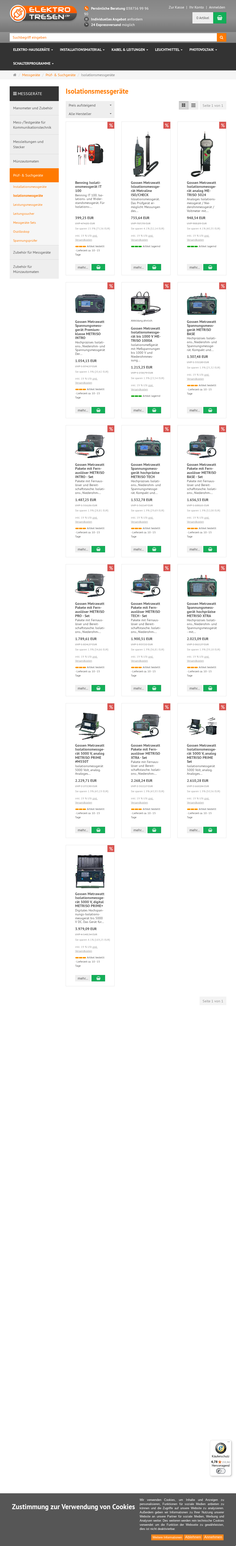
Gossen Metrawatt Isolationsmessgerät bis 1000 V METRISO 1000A (146, 334)
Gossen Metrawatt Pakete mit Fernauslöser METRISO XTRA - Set (145, 751)
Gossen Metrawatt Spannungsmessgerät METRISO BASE (201, 327)
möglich (113, 24)
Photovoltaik (202, 49)
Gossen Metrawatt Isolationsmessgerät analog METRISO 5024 (201, 188)
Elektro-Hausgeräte (32, 49)
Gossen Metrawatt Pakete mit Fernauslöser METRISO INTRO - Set (89, 470)
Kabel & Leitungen (129, 49)
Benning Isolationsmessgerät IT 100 (88, 186)
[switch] (220, 1471)
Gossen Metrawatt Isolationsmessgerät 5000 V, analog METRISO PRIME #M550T (89, 753)
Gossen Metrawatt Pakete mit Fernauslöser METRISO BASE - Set (201, 470)
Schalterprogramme (32, 63)
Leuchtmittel (167, 49)
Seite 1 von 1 (213, 105)
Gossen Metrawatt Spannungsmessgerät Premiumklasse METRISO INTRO (89, 329)
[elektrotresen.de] (43, 13)
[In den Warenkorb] (98, 267)
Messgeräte (30, 93)
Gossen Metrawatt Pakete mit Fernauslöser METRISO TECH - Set (145, 609)
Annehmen (213, 1537)
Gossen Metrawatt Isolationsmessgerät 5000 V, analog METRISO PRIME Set (201, 753)
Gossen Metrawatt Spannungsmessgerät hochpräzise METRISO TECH (145, 470)
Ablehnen (193, 1537)
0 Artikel (202, 17)
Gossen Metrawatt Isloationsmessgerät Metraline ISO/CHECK (145, 188)
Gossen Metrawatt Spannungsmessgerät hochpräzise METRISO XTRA (201, 609)
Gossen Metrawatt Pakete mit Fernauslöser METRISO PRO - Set (89, 609)
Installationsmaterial (81, 49)
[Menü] (228, 1443)
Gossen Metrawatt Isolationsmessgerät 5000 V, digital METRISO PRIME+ (89, 899)
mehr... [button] (83, 267)
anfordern (117, 19)
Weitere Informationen (167, 1537)
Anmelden (217, 7)
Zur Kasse (176, 7)
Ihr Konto (196, 7)
